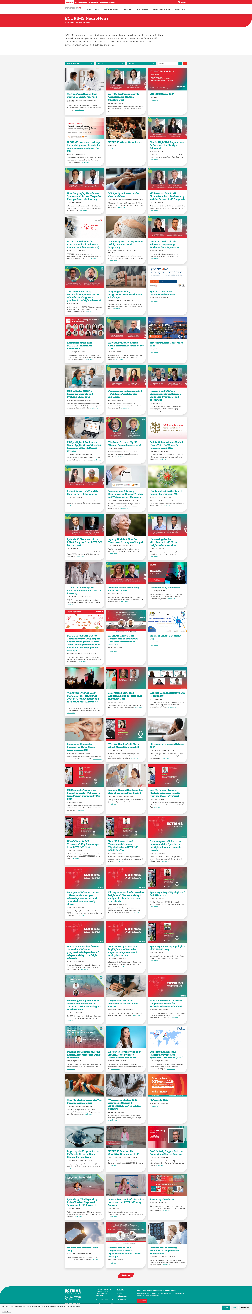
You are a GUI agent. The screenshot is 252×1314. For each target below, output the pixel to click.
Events (97, 9)
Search (180, 63)
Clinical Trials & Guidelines (161, 9)
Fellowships (127, 9)
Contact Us (120, 1290)
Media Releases (122, 1296)
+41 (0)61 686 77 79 (105, 1300)
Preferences (245, 1307)
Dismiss (234, 1307)
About (88, 9)
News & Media (180, 9)
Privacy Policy (121, 1299)
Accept (226, 1307)
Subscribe (142, 1301)
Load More (126, 1275)
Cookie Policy (6, 1312)
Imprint (119, 1293)
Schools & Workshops (111, 9)
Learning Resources (142, 9)
